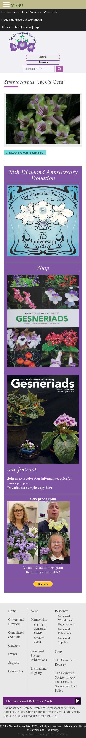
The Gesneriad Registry (64, 662)
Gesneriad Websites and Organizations (66, 620)
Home (12, 611)
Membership (39, 619)
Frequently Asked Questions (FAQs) (22, 19)
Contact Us (50, 12)
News (34, 611)
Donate (43, 62)
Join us (12, 478)
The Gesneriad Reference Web (29, 700)
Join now (26, 27)
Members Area (10, 12)
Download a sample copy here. (30, 487)
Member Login (39, 639)
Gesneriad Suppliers (64, 640)
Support (13, 662)
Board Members (31, 12)
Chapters (14, 645)
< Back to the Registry (24, 153)
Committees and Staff (16, 634)
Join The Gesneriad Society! (40, 628)
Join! (43, 57)
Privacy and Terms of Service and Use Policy (56, 728)
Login (37, 27)
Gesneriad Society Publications (39, 655)
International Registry (39, 670)
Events (12, 654)
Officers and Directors (16, 621)
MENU (17, 5)
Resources (61, 611)
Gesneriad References (64, 631)
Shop (58, 651)
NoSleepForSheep (58, 734)
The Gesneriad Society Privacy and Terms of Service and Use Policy (65, 682)
